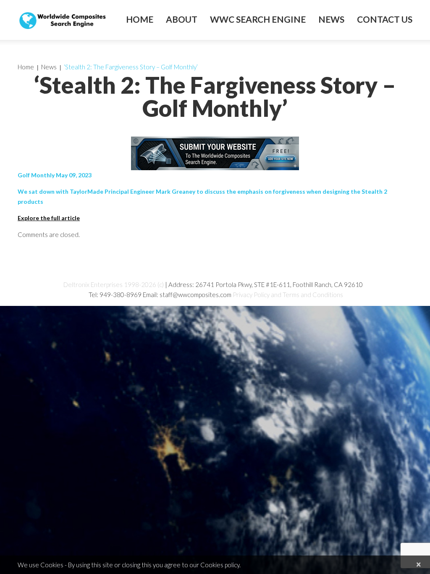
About (181, 19)
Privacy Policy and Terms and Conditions (288, 294)
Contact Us (384, 19)
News (331, 19)
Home (139, 19)
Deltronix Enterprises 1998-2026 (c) (113, 284)
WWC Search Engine (258, 19)
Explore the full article (49, 217)
